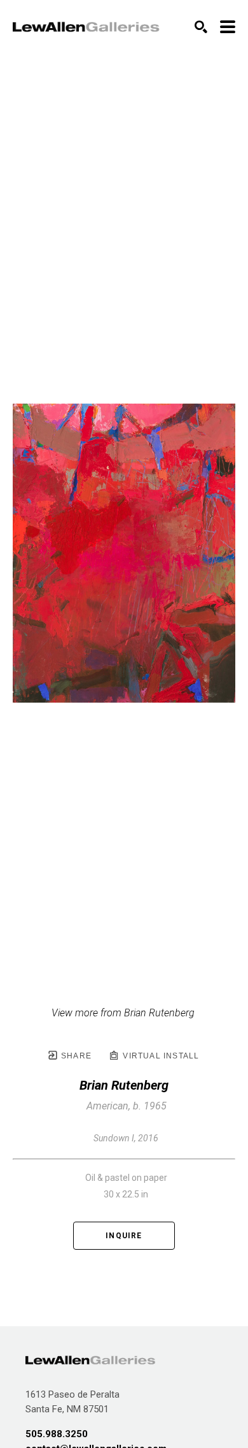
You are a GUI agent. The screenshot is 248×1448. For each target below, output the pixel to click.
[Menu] (227, 26)
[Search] (201, 26)
